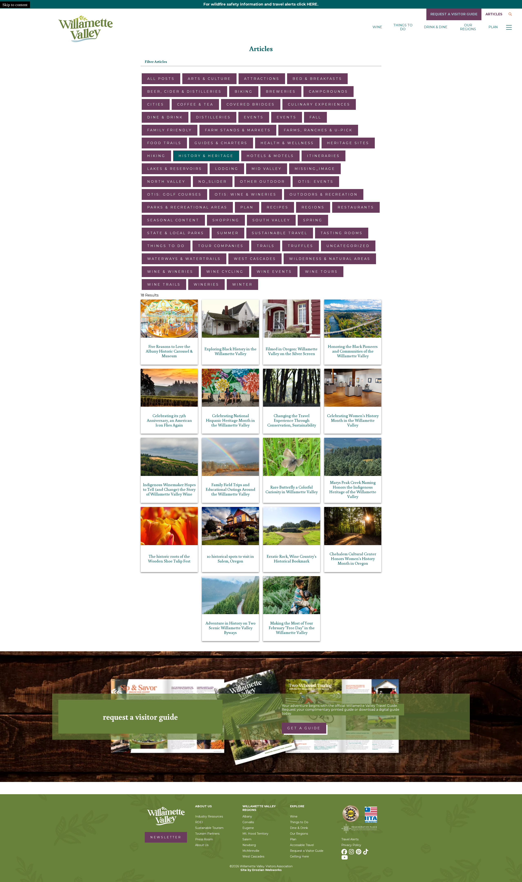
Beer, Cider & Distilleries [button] (184, 92)
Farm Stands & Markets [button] (238, 130)
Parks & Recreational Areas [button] (187, 207)
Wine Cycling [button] (225, 272)
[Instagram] (352, 853)
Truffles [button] (300, 246)
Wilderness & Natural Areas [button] (329, 259)
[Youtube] (345, 858)
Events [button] (254, 117)
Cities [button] (155, 104)
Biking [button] (244, 92)
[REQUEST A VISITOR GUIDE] (453, 19)
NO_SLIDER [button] (212, 182)
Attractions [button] (262, 79)
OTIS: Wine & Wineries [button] (245, 194)
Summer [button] (228, 233)
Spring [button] (313, 220)
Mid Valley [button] (267, 169)
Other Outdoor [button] (262, 182)
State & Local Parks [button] (175, 233)
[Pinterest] (359, 853)
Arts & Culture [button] (209, 79)
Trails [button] (266, 246)
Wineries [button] (206, 284)
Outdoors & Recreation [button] (324, 194)
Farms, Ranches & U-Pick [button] (318, 130)
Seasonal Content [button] (173, 220)
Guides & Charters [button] (221, 143)
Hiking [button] (156, 156)
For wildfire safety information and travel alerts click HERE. (261, 4)
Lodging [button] (227, 169)
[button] (509, 27)
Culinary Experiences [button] (319, 104)
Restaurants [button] (356, 207)
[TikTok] (366, 853)
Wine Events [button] (274, 272)
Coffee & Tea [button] (195, 104)
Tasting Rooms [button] (342, 233)
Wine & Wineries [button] (170, 272)
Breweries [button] (281, 92)
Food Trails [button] (164, 143)
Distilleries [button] (213, 117)
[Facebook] (344, 853)
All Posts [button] (161, 79)
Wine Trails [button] (164, 284)
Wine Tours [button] (321, 272)
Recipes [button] (278, 207)
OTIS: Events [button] (316, 182)
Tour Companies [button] (221, 246)
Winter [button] (242, 284)
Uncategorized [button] (348, 246)
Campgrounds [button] (328, 92)
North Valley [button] (166, 182)
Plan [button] (247, 207)
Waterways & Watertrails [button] (184, 259)
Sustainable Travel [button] (279, 233)
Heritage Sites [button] (348, 143)
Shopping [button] (225, 220)
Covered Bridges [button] (251, 104)
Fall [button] (315, 117)
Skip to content (15, 4)
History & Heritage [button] (206, 156)
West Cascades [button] (255, 259)
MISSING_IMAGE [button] (315, 169)
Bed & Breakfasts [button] (317, 79)
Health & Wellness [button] (287, 143)
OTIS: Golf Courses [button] (174, 194)
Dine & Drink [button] (165, 117)
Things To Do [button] (166, 246)
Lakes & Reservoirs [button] (174, 169)
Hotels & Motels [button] (270, 156)
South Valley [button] (271, 220)
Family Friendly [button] (169, 130)
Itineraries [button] (323, 156)
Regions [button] (313, 207)
